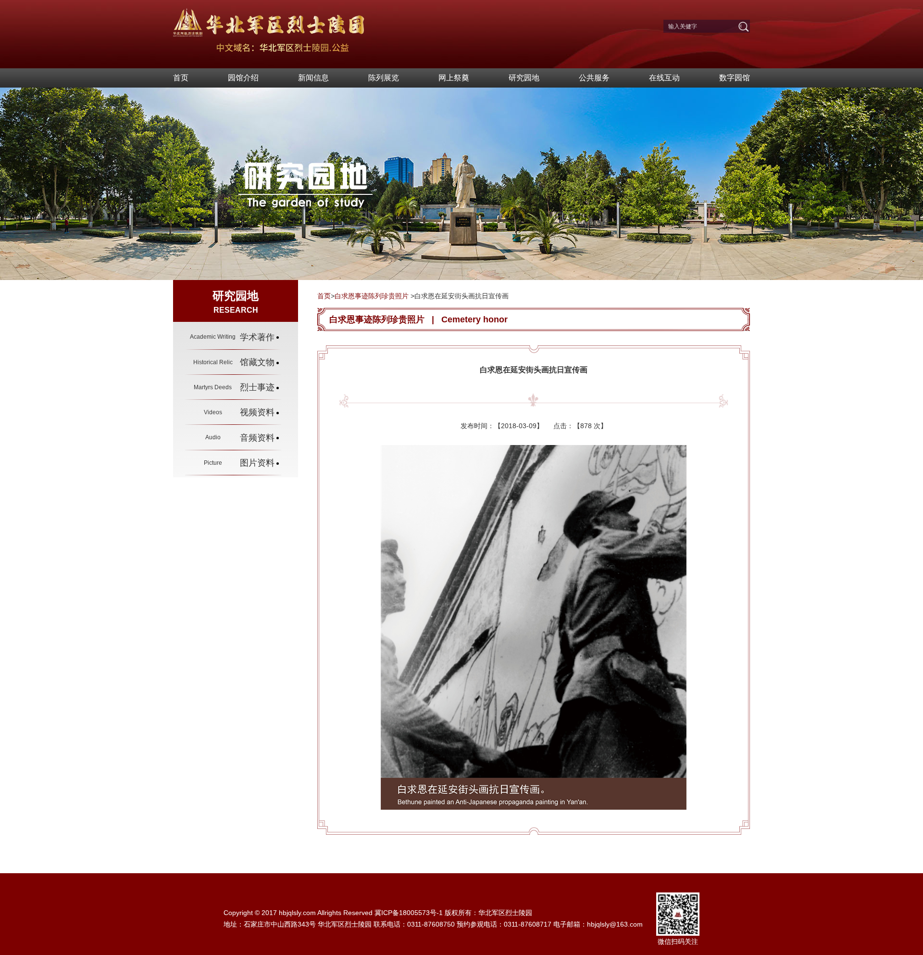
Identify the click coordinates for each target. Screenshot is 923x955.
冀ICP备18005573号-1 (408, 913)
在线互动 (664, 78)
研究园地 (524, 78)
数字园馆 (734, 78)
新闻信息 (313, 78)
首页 (180, 78)
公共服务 (594, 78)
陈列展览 (383, 78)
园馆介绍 (243, 78)
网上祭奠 (453, 78)
